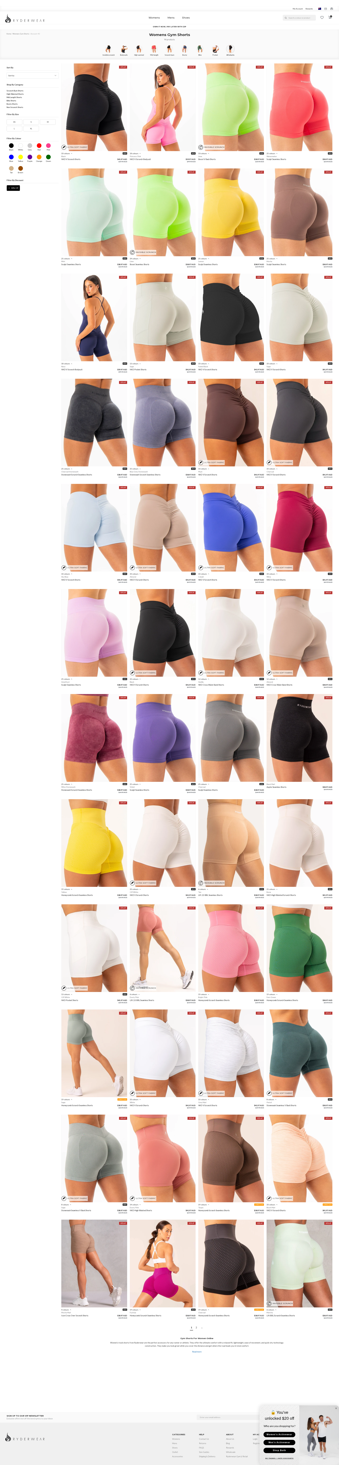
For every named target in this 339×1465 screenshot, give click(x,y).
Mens (171, 17)
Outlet (175, 1452)
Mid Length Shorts (14, 97)
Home (8, 34)
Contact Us (204, 1439)
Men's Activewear (279, 1442)
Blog (228, 1443)
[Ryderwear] (25, 18)
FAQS (201, 1447)
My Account (298, 9)
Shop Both (279, 1450)
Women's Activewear (279, 1434)
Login (255, 1439)
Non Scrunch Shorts (15, 107)
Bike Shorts (11, 100)
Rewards (309, 9)
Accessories (177, 1456)
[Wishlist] (322, 18)
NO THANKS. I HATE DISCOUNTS (279, 1458)
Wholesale (230, 1452)
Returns (202, 1443)
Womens (154, 17)
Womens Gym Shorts (21, 34)
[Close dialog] (336, 1408)
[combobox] (299, 18)
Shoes (186, 17)
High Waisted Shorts (15, 94)
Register (256, 1443)
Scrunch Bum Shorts (15, 91)
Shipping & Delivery (207, 1456)
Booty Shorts (12, 104)
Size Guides (204, 1452)
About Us (230, 1439)
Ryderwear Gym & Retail (237, 1456)
